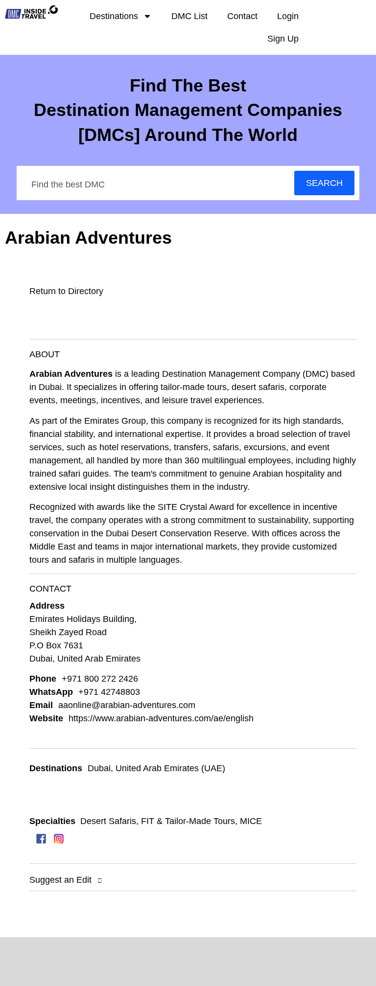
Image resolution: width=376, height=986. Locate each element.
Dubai (99, 768)
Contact (242, 16)
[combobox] (156, 184)
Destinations (114, 16)
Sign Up (283, 39)
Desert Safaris (108, 821)
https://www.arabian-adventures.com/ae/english (161, 718)
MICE (251, 821)
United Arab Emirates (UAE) (170, 768)
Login (288, 16)
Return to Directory (66, 291)
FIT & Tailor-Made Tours (188, 821)
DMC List (189, 16)
